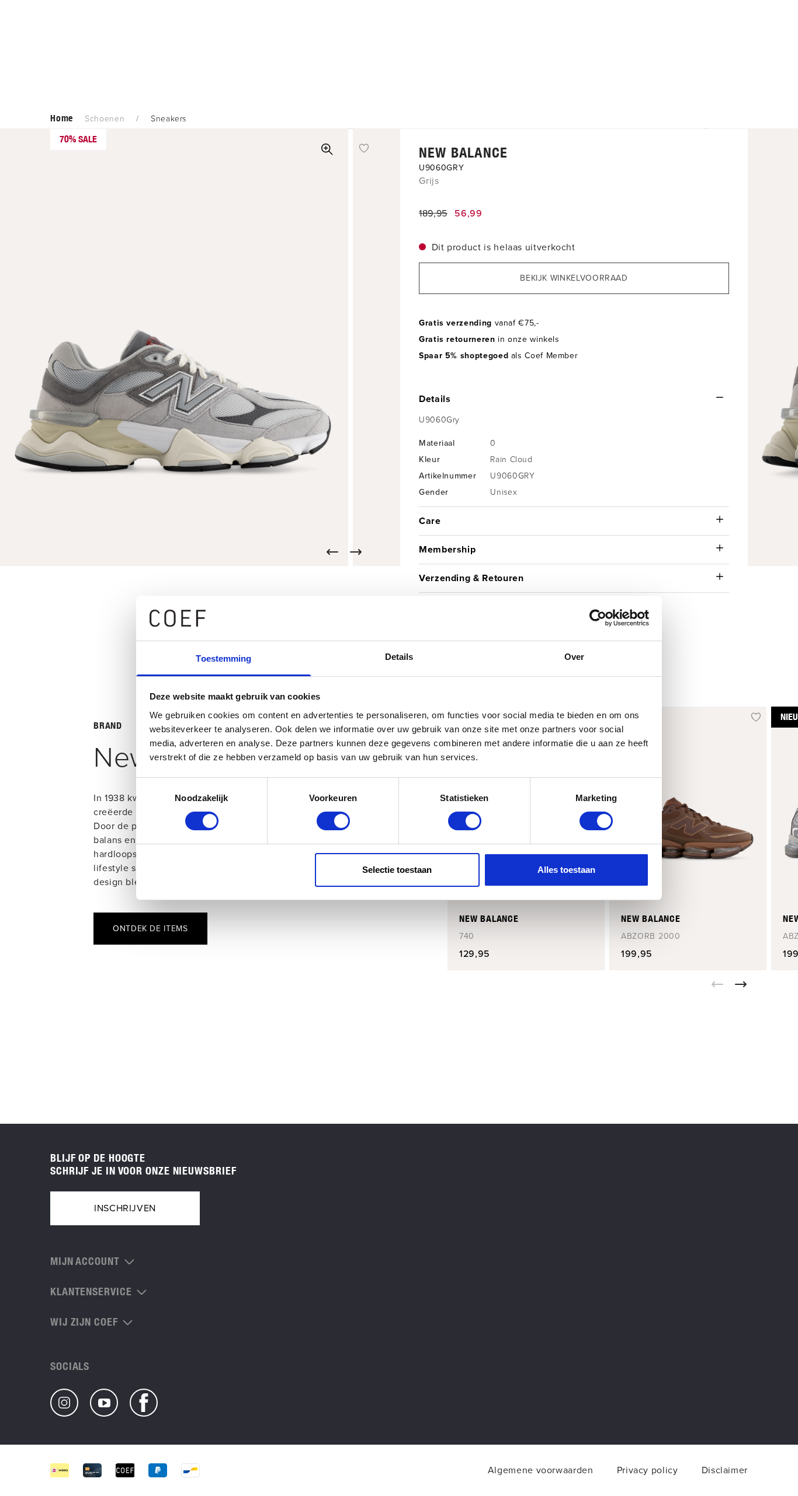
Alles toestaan (566, 870)
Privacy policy (647, 1470)
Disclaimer (725, 1470)
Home (61, 118)
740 (466, 936)
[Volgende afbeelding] (358, 552)
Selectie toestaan (397, 870)
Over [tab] (574, 657)
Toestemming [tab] (223, 658)
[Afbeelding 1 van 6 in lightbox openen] (327, 149)
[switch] (333, 821)
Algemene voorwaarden (541, 1470)
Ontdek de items (150, 928)
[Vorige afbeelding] (334, 552)
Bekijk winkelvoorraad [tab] (573, 278)
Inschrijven (125, 1208)
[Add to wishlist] (364, 148)
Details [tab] (399, 657)
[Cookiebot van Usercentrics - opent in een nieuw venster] (598, 618)
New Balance (463, 152)
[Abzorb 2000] (687, 805)
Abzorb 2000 (651, 936)
